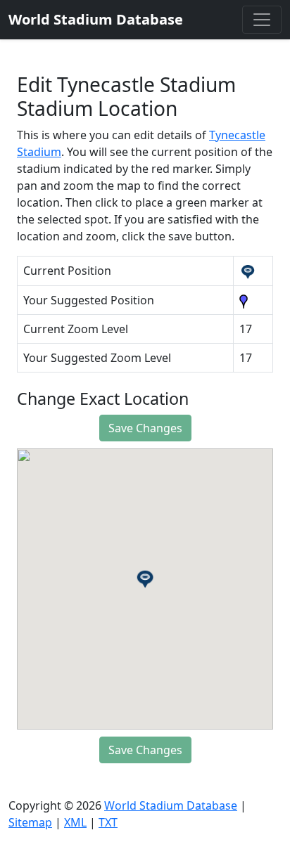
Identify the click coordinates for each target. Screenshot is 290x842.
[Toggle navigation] (262, 20)
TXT (108, 822)
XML (75, 822)
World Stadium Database (170, 805)
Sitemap (30, 822)
